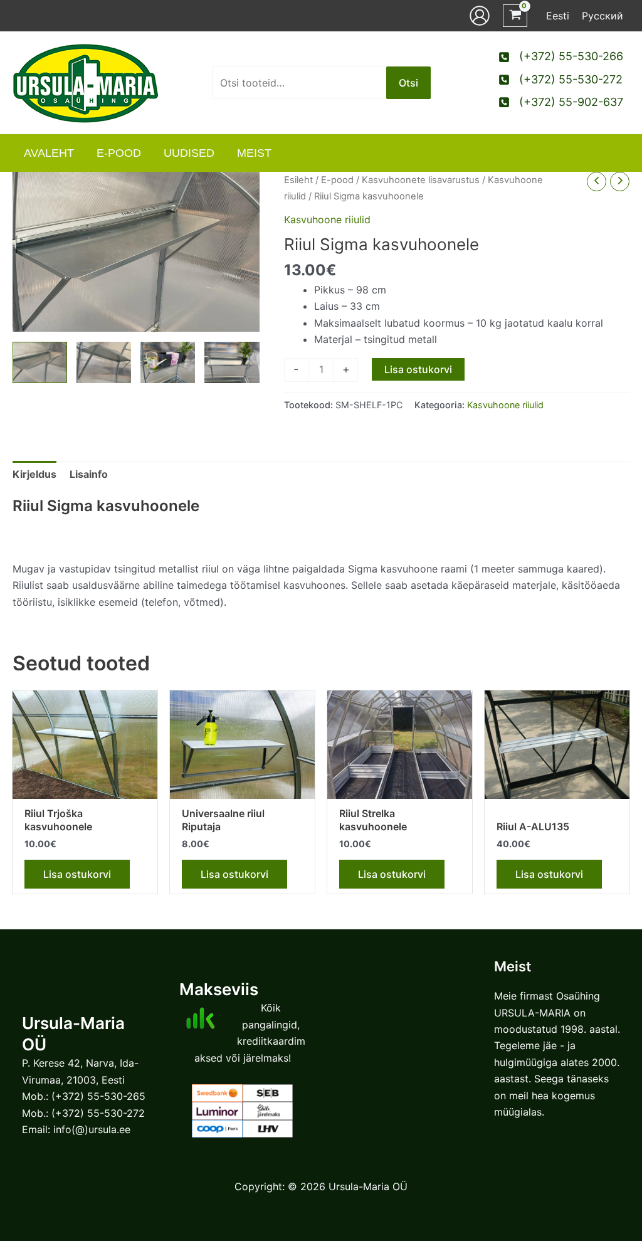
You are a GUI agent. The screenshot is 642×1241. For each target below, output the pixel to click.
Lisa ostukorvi (418, 369)
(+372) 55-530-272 (98, 1113)
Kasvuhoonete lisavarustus (421, 180)
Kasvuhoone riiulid (327, 219)
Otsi (408, 83)
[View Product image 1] (40, 362)
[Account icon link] (479, 15)
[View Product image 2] (103, 362)
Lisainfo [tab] (89, 474)
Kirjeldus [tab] (34, 474)
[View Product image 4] (231, 362)
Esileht (298, 180)
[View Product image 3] (167, 362)
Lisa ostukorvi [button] (77, 874)
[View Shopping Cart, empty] (515, 16)
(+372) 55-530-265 (98, 1096)
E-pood (337, 180)
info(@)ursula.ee (91, 1129)
